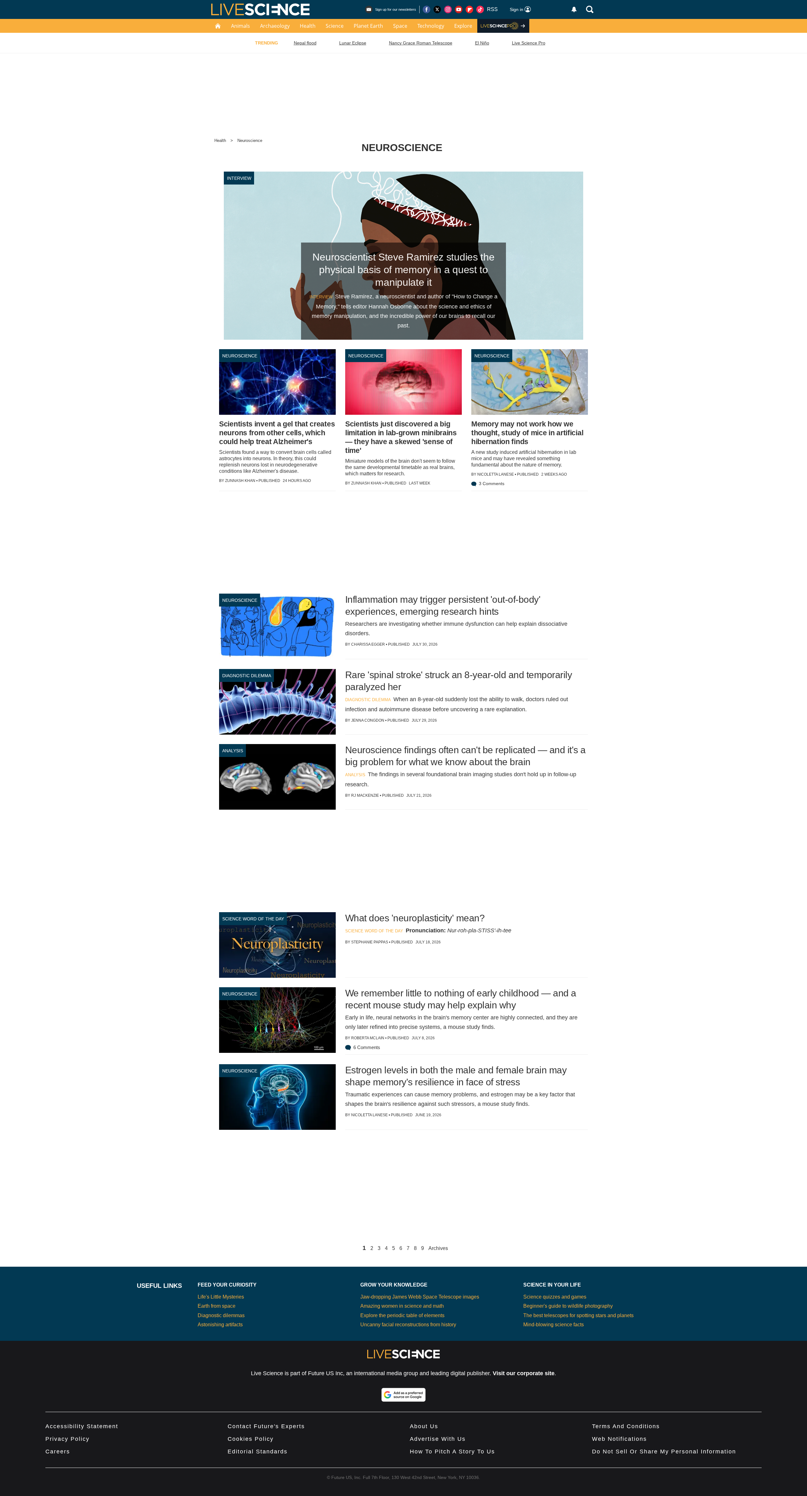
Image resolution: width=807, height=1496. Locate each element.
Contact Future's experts (266, 1426)
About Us (424, 1426)
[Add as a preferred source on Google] (403, 1395)
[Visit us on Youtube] (458, 9)
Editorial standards (257, 1451)
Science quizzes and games (554, 1296)
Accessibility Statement (81, 1426)
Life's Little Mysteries (221, 1296)
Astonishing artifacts (220, 1324)
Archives (438, 1248)
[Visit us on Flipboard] (469, 9)
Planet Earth (368, 25)
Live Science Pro (528, 42)
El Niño (482, 42)
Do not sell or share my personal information (664, 1451)
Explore (463, 25)
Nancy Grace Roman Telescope (420, 42)
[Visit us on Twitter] (437, 9)
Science (335, 25)
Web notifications (619, 1439)
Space (400, 25)
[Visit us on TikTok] (480, 9)
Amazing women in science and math (402, 1306)
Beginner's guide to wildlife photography (568, 1306)
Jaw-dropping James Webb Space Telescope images (419, 1296)
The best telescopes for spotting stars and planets (578, 1315)
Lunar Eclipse (352, 42)
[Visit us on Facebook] (426, 9)
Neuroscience (249, 140)
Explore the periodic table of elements (402, 1315)
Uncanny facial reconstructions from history (408, 1324)
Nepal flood (305, 42)
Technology (430, 25)
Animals (240, 25)
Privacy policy (67, 1439)
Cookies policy (251, 1439)
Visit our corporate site (523, 1373)
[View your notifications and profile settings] (574, 9)
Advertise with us (438, 1439)
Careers (57, 1451)
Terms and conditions (626, 1426)
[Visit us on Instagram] (448, 9)
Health (308, 25)
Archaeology (275, 25)
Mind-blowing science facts (553, 1324)
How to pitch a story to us (452, 1451)
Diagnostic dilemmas (221, 1315)
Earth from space (216, 1306)
